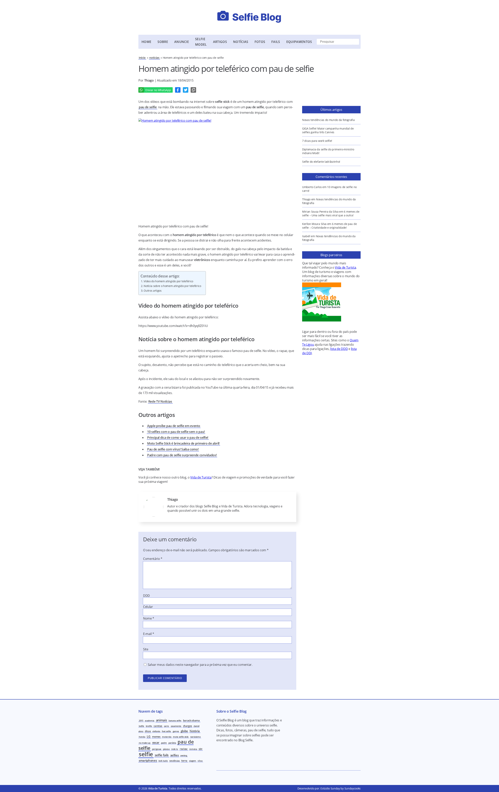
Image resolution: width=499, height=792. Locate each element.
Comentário (152, 559)
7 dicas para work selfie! (317, 141)
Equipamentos (299, 42)
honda (142, 736)
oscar (155, 742)
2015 (141, 720)
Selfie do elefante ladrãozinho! (321, 161)
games (176, 731)
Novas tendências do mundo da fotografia (328, 120)
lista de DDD (339, 349)
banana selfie (175, 720)
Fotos (260, 42)
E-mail (148, 634)
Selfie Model (201, 42)
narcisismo (195, 736)
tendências (174, 760)
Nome (148, 618)
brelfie (149, 726)
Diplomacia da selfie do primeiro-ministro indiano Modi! (328, 151)
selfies (174, 755)
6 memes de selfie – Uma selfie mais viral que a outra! (330, 213)
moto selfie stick (180, 736)
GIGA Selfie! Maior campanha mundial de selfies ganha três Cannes (328, 130)
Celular (148, 607)
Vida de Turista (200, 477)
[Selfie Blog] (249, 17)
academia (149, 720)
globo (184, 731)
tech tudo (163, 760)
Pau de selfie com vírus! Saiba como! (172, 449)
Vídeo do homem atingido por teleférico (168, 281)
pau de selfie (148, 107)
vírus (200, 760)
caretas (158, 726)
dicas (148, 731)
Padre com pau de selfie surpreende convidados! (182, 455)
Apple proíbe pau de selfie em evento (173, 426)
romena (193, 749)
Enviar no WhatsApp (158, 90)
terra (184, 760)
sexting (183, 755)
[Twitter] (185, 90)
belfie (141, 726)
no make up (144, 742)
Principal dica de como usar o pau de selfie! (177, 437)
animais (161, 720)
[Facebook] (177, 90)
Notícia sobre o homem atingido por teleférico (172, 286)
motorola (166, 736)
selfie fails (162, 755)
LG (148, 736)
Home (146, 42)
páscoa (166, 749)
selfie (146, 754)
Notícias (240, 42)
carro (166, 726)
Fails (275, 42)
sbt (200, 749)
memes (156, 736)
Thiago (149, 80)
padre (164, 742)
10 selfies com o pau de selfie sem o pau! (176, 432)
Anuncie (181, 42)
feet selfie (166, 731)
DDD (146, 595)
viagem (192, 760)
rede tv (174, 749)
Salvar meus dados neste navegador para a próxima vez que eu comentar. (200, 664)
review (184, 749)
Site (145, 649)
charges (187, 726)
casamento (176, 726)
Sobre (162, 42)
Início (142, 57)
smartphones (148, 760)
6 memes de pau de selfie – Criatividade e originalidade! (329, 225)
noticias (154, 57)
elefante (156, 731)
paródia (172, 742)
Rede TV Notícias (160, 401)
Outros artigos (153, 290)
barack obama (191, 720)
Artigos (220, 42)
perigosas (156, 749)
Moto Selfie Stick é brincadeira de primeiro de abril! (183, 443)
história (195, 731)
